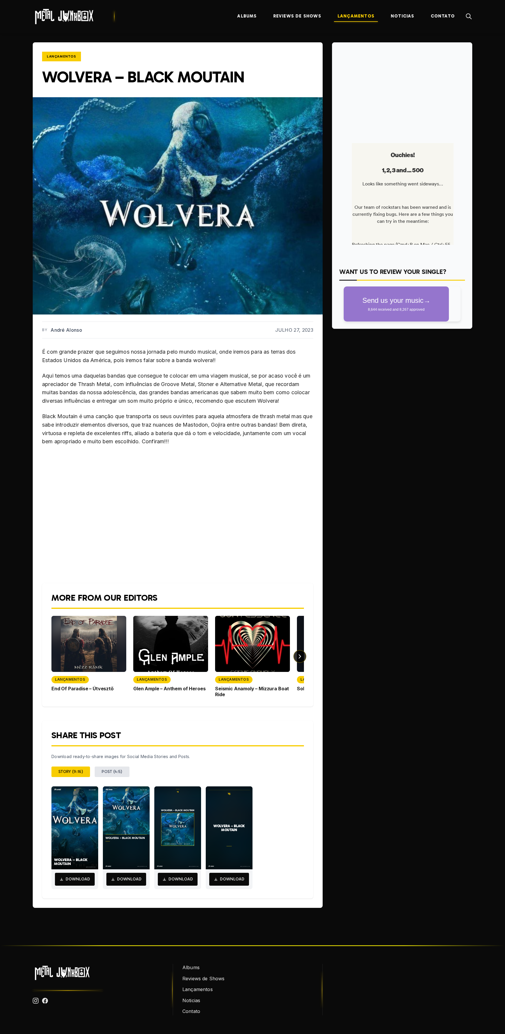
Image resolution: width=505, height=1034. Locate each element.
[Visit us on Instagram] (36, 1001)
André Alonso (66, 330)
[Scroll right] (299, 656)
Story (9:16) (70, 771)
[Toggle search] (468, 16)
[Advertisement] (402, 90)
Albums (247, 16)
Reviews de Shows (297, 16)
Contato (443, 16)
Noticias (402, 16)
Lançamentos (356, 16)
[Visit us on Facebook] (45, 1001)
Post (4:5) (112, 771)
